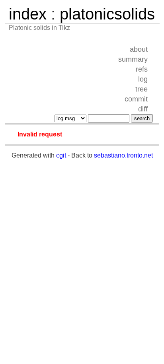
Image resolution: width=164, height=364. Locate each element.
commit (136, 99)
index (28, 14)
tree (141, 89)
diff (143, 109)
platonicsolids (107, 14)
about (139, 49)
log (143, 79)
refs (142, 69)
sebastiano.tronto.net (123, 155)
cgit (61, 155)
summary (133, 59)
